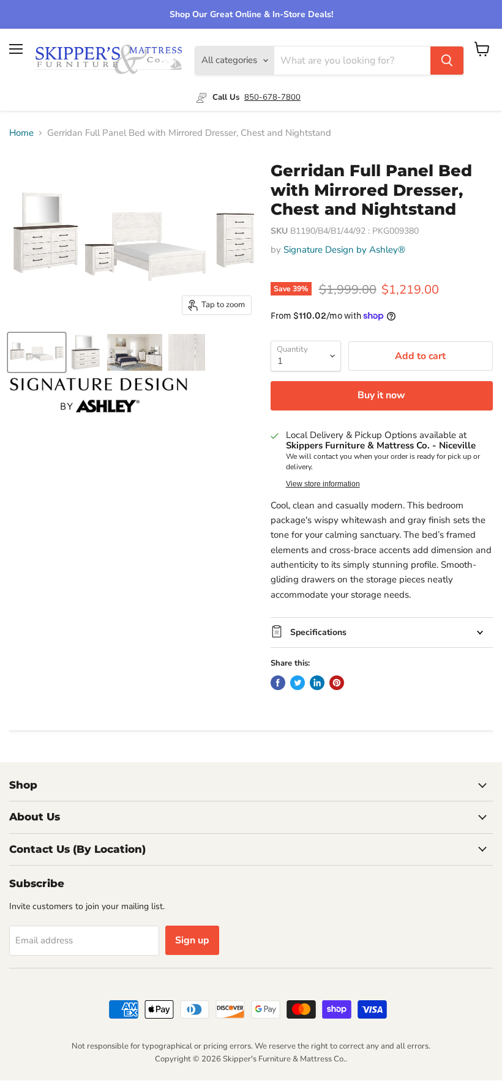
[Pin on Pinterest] (336, 682)
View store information (323, 484)
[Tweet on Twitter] (297, 682)
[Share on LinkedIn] (317, 682)
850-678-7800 (272, 97)
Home (21, 133)
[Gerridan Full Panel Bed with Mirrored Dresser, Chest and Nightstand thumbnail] (37, 352)
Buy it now (381, 395)
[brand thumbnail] (98, 395)
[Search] (446, 60)
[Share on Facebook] (278, 682)
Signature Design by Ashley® (344, 249)
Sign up (192, 940)
